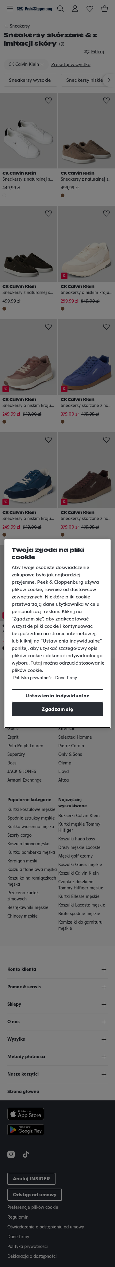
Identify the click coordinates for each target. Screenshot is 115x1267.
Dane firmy (66, 678)
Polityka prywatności (33, 678)
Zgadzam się (57, 709)
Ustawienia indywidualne (57, 695)
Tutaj (36, 663)
